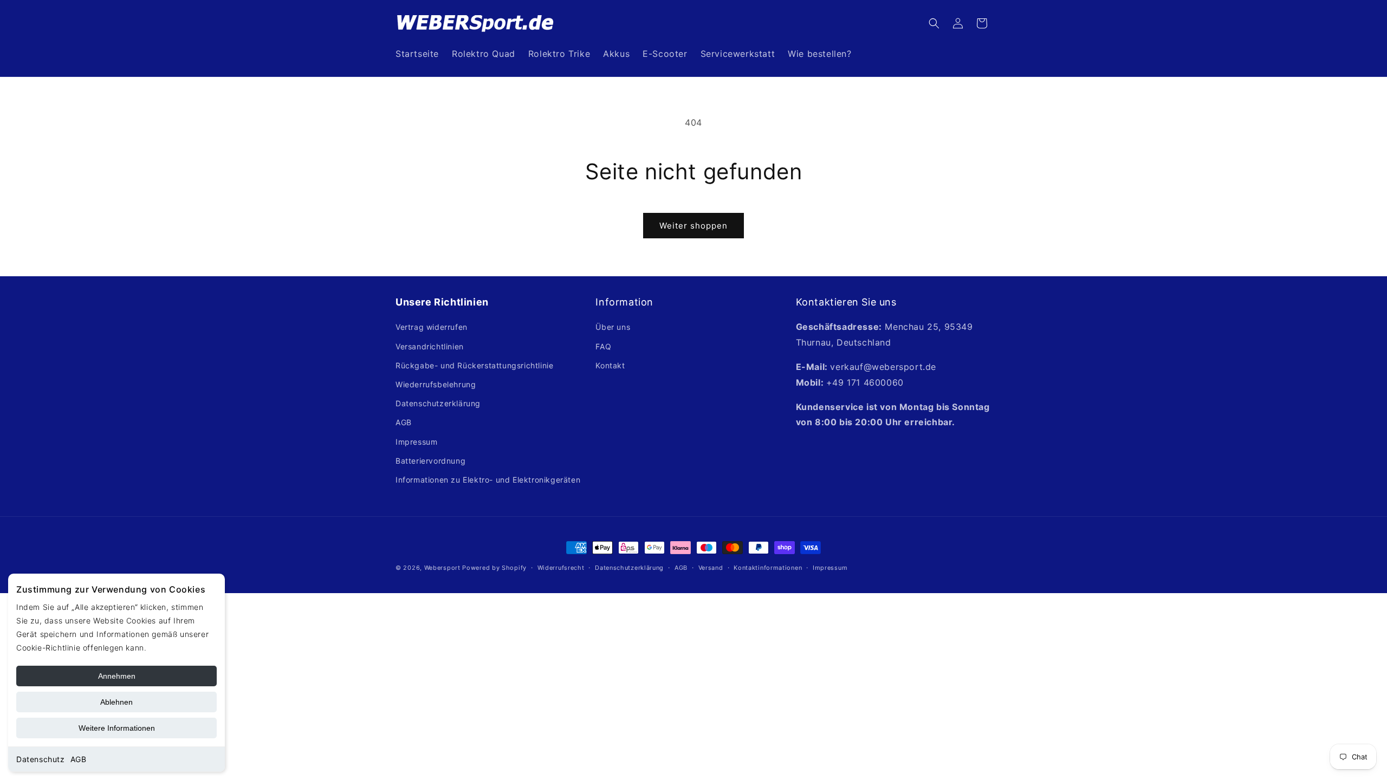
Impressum (416, 441)
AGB (78, 759)
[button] (934, 23)
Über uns (612, 327)
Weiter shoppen (693, 225)
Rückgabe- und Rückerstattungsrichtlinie (474, 365)
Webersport (442, 567)
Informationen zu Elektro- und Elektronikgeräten (488, 479)
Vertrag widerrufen (432, 327)
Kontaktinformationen (768, 567)
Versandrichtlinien (430, 346)
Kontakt (610, 365)
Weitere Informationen (117, 728)
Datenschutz (40, 759)
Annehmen (116, 676)
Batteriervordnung (430, 460)
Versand (710, 567)
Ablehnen (116, 702)
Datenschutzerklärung (438, 403)
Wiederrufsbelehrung (436, 384)
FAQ (603, 346)
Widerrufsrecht (561, 567)
